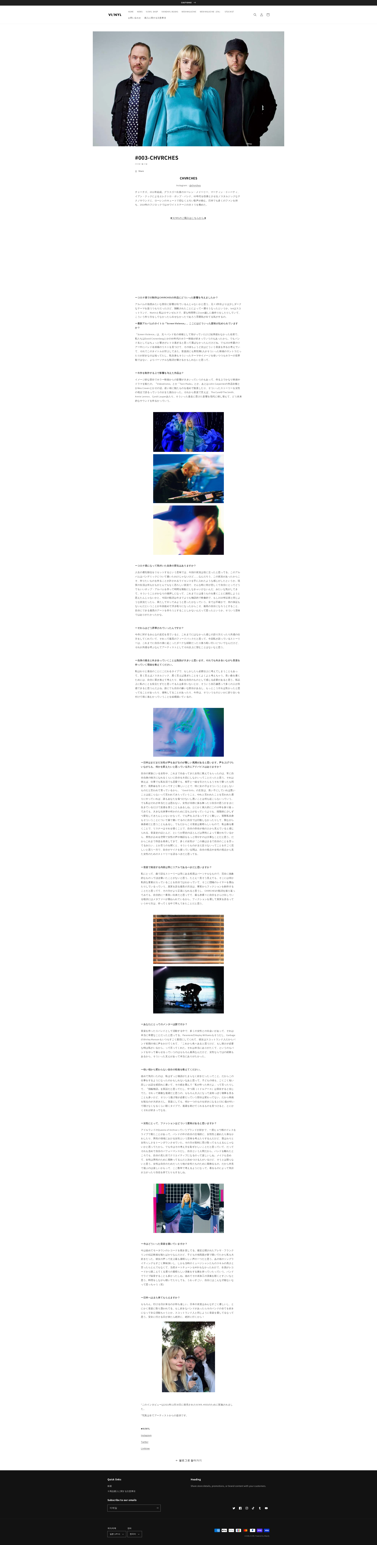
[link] (195, 185)
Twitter (144, 1441)
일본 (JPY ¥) (115, 1534)
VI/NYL (252, 1536)
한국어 (133, 1534)
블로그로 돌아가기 (190, 1460)
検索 (110, 1486)
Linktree (145, 1448)
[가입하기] (157, 1508)
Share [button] (141, 171)
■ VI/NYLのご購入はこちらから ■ (188, 218)
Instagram (146, 1435)
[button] (255, 14)
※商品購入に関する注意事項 (121, 1491)
